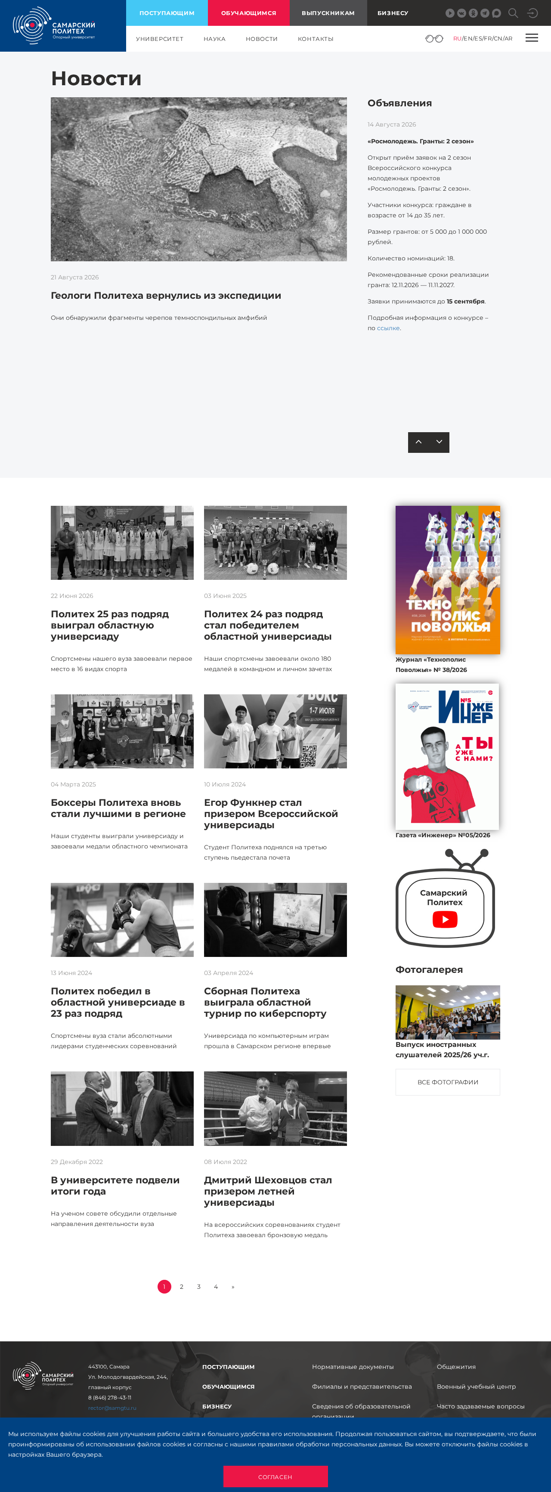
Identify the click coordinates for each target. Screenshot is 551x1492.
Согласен (275, 1476)
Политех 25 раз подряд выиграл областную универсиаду (110, 625)
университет (160, 38)
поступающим (167, 12)
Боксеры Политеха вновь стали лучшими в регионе (118, 808)
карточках (432, 386)
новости (262, 38)
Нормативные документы (353, 1367)
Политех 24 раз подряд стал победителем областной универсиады (268, 625)
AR (509, 38)
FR (488, 38)
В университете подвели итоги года (115, 1185)
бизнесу (217, 1406)
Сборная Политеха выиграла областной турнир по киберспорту (265, 1002)
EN (468, 38)
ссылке (388, 328)
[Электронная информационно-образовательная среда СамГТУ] (532, 13)
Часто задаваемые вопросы (481, 1406)
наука (215, 38)
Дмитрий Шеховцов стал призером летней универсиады (268, 1191)
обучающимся (249, 12)
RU (457, 38)
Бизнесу (393, 12)
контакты (316, 38)
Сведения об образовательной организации (361, 1411)
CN (498, 38)
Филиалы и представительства (362, 1386)
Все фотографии (448, 1082)
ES (478, 38)
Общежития (456, 1367)
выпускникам (328, 12)
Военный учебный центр (476, 1386)
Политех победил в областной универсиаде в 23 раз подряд (118, 1002)
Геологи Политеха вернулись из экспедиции (166, 295)
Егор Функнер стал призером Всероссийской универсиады (271, 814)
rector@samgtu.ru (112, 1408)
